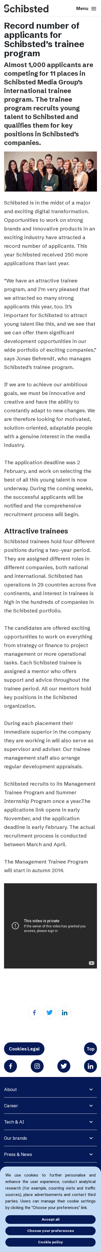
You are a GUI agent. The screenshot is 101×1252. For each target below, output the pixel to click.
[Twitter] (49, 1012)
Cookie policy (50, 1242)
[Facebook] (34, 1012)
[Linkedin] (64, 1012)
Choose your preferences (50, 1230)
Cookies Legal (24, 1049)
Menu (86, 8)
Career (11, 1105)
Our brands (15, 1138)
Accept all (51, 1219)
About (10, 1089)
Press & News (18, 1154)
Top (90, 1049)
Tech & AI (14, 1122)
